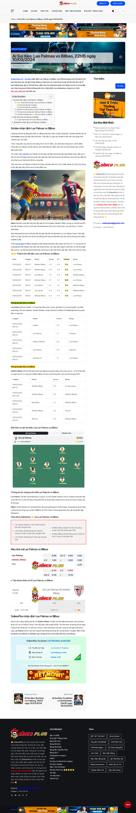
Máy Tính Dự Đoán (73, 11)
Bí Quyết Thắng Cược (93, 11)
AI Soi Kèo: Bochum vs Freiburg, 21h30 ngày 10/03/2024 (34, 701)
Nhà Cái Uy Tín (115, 764)
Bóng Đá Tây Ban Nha (19, 49)
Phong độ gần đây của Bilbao (28, 105)
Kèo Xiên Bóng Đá (98, 759)
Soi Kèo (34, 11)
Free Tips (44, 11)
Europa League (56, 764)
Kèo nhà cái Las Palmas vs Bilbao (26, 117)
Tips (128, 805)
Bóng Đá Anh (55, 741)
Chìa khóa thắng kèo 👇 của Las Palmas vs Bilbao (34, 114)
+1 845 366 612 (108, 227)
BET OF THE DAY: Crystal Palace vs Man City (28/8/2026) (108, 135)
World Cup (54, 778)
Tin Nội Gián (57, 11)
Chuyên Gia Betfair (98, 742)
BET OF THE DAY (98, 736)
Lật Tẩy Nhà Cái (116, 759)
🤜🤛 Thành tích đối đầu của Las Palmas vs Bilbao (34, 102)
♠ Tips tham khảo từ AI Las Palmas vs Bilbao (32, 119)
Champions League (58, 755)
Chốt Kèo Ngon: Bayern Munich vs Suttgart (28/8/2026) (108, 148)
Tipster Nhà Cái (97, 770)
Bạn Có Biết (54, 735)
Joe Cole (94, 753)
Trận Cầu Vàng (114, 770)
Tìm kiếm (99, 79)
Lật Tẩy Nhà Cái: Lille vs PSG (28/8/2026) (106, 142)
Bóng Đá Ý (54, 753)
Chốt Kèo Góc (117, 742)
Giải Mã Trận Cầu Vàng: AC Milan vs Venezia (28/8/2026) (108, 154)
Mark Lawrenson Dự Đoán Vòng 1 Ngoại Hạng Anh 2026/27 (107, 129)
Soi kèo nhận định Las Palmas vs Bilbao (28, 100)
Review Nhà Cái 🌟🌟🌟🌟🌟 (62, 770)
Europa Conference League (61, 761)
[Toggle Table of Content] (49, 97)
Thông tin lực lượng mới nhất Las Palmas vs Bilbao (34, 112)
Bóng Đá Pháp (56, 747)
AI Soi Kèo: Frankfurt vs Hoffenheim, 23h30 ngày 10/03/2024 (62, 702)
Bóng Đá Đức (55, 744)
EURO (52, 758)
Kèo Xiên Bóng (109, 753)
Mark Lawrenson (98, 764)
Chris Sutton (114, 736)
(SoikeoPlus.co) (17, 79)
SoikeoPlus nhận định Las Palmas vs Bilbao (30, 122)
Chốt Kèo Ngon (97, 747)
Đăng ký (103, 3)
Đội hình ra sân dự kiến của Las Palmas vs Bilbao (34, 109)
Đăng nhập (118, 3)
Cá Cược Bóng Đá (115, 747)
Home (25, 11)
